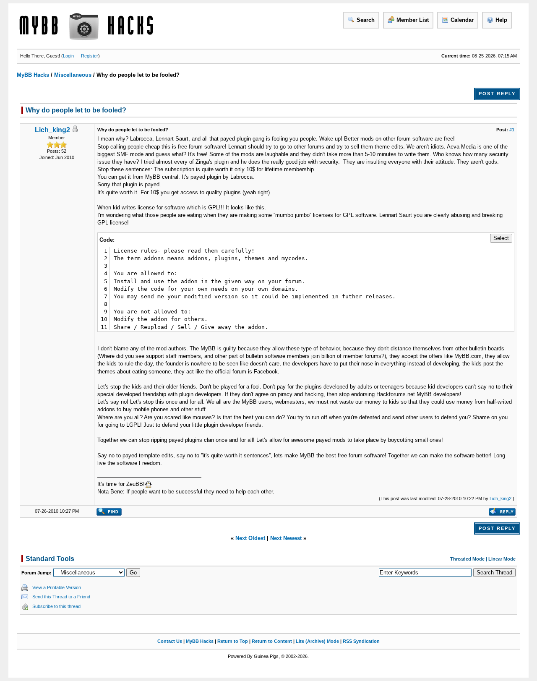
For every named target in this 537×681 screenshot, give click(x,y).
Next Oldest (250, 538)
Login (68, 55)
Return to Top (232, 641)
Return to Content (272, 641)
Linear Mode (502, 558)
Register (89, 55)
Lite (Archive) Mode (317, 641)
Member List (412, 20)
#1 (511, 129)
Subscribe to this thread (56, 606)
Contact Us (169, 641)
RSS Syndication (361, 641)
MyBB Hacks (33, 75)
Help (501, 20)
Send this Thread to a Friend (61, 596)
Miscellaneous (72, 75)
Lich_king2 (52, 129)
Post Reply (497, 93)
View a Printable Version (56, 587)
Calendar (462, 20)
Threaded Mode (467, 558)
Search (366, 20)
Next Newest (286, 538)
